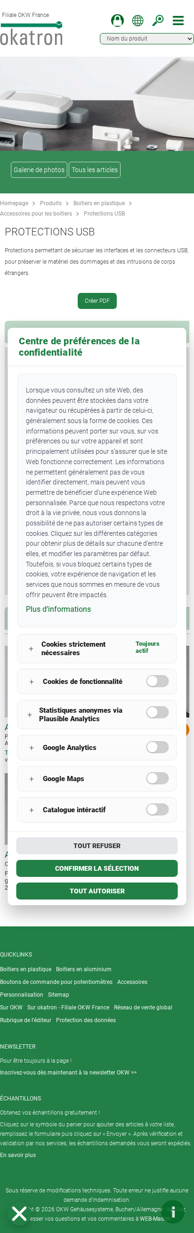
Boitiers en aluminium (84, 969)
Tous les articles (95, 170)
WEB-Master (155, 1219)
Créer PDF (97, 301)
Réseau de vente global (143, 1007)
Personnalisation (21, 994)
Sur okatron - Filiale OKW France (68, 1007)
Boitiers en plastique (99, 203)
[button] (19, 1213)
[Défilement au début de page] (144, 1212)
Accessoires (132, 982)
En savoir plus (18, 1155)
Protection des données (86, 1020)
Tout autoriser (97, 891)
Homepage (14, 203)
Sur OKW (11, 1007)
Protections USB (104, 213)
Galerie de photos (39, 170)
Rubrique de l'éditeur (25, 1020)
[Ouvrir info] (173, 1212)
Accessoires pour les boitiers (36, 213)
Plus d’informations (58, 609)
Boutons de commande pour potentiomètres (56, 982)
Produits (51, 203)
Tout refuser (97, 846)
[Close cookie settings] (19, 1213)
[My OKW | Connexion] (117, 20)
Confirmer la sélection (97, 868)
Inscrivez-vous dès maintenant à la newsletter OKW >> (68, 1072)
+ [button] (31, 649)
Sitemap (58, 994)
